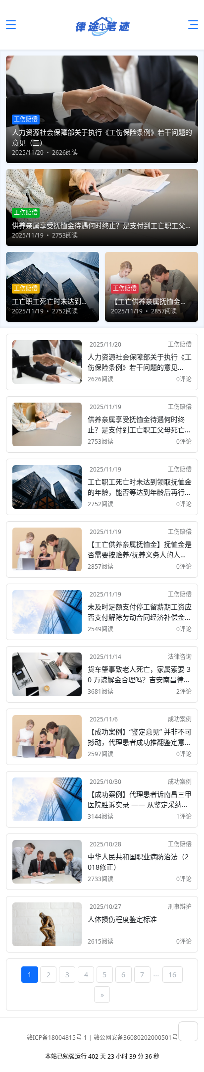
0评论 (184, 379)
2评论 (184, 691)
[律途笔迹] (102, 25)
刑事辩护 (180, 906)
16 (172, 974)
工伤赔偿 (180, 344)
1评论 (184, 816)
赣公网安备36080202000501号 (136, 1037)
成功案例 (180, 719)
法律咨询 (180, 657)
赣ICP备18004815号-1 (58, 1037)
